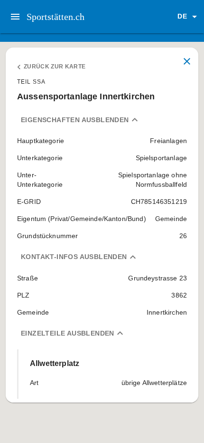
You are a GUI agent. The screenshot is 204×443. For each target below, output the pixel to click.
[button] (188, 17)
